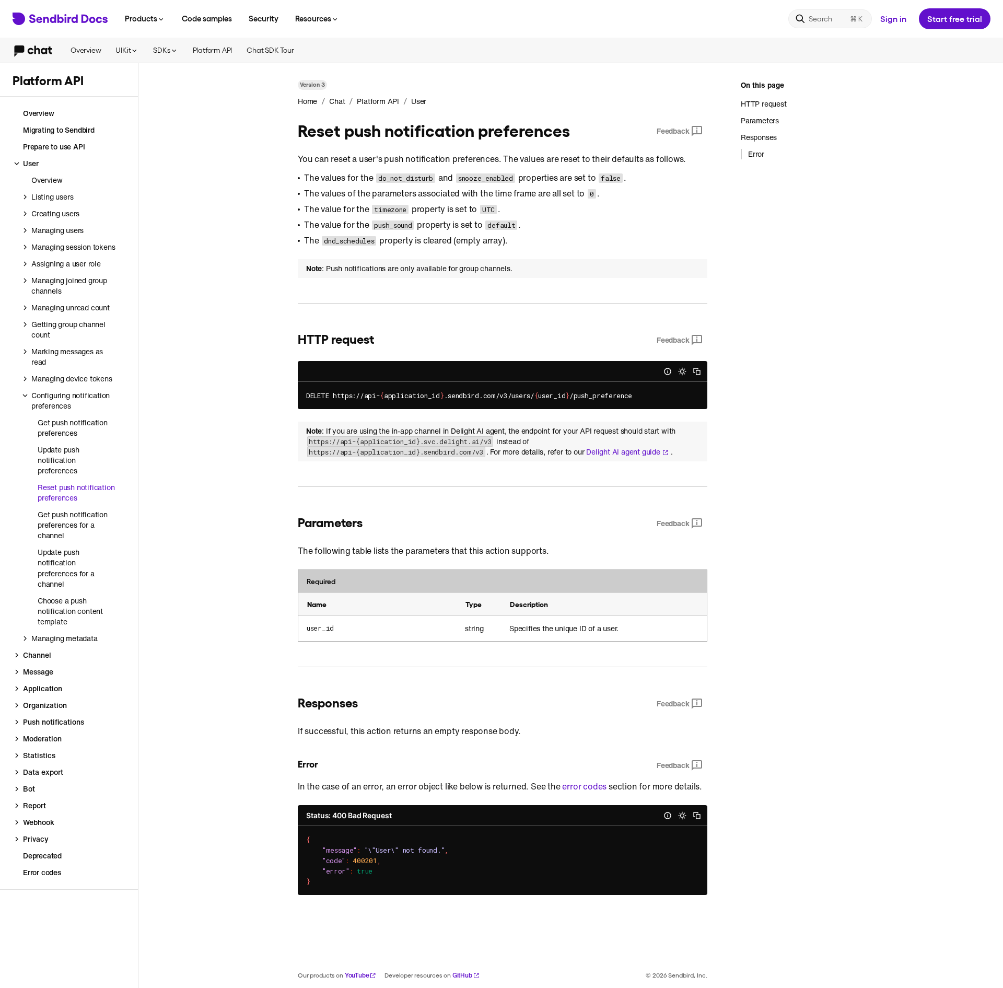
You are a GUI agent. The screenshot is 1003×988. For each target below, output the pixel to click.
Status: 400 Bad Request (349, 815)
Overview (86, 49)
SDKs (161, 49)
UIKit (123, 49)
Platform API (212, 49)
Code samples (207, 18)
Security (263, 18)
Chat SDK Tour (270, 49)
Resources (313, 18)
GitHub (462, 975)
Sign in (893, 19)
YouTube (357, 975)
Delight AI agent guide (623, 452)
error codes (584, 786)
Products (141, 18)
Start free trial (954, 19)
